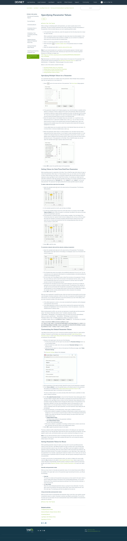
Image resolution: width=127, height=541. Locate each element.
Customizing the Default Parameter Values (53, 70)
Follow (44, 18)
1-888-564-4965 (91, 529)
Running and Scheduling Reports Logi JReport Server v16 (62, 8)
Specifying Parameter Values (32, 56)
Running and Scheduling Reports (32, 17)
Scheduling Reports (31, 24)
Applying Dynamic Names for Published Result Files (32, 41)
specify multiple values (61, 43)
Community (86, 2)
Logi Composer (42, 2)
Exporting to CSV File (46, 519)
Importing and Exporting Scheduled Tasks (32, 51)
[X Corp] (43, 523)
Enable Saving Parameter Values (66, 460)
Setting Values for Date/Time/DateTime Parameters (55, 69)
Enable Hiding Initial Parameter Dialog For (62, 335)
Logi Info (59, 2)
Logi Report (51, 2)
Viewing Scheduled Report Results (31, 46)
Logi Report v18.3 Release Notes (48, 516)
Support (77, 2)
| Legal (71, 539)
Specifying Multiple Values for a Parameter (53, 67)
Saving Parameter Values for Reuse (51, 72)
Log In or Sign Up (107, 2)
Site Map (79, 539)
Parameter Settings (50, 352)
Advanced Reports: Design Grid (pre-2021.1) (51, 512)
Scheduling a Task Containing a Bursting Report (32, 34)
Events (95, 2)
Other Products (68, 2)
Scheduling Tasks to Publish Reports (31, 29)
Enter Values (74, 83)
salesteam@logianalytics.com (94, 531)
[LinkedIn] (45, 523)
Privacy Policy (74, 539)
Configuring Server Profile (47, 509)
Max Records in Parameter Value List (67, 60)
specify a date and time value (65, 47)
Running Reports (31, 21)
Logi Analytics (29, 8)
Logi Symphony (31, 2)
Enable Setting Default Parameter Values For (69, 388)
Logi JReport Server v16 (44, 8)
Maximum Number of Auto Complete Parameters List (63, 463)
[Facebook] (41, 523)
